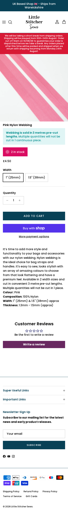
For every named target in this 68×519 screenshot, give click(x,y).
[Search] (12, 22)
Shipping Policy (11, 491)
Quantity (9, 193)
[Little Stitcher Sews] (34, 22)
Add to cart (34, 216)
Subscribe (34, 445)
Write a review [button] (34, 344)
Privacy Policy (50, 491)
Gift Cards (31, 496)
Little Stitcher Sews (22, 506)
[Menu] (4, 22)
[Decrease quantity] (6, 200)
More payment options (34, 236)
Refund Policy (31, 491)
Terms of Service (12, 496)
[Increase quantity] (20, 200)
